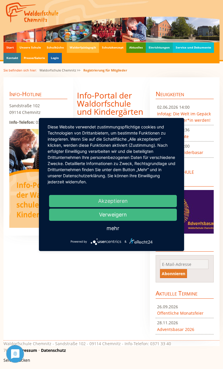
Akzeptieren (113, 201)
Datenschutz (53, 350)
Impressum (25, 350)
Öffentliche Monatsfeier (180, 313)
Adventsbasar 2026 (175, 329)
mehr (113, 228)
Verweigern (113, 215)
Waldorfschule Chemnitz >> (59, 70)
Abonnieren (173, 273)
